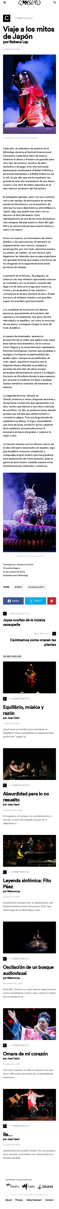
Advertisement (33, 1200)
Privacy (19, 1200)
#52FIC (18, 587)
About (8, 1200)
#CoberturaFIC (36, 587)
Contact (49, 1200)
